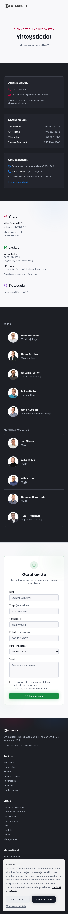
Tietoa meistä (11, 820)
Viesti (12, 659)
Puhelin (20, 632)
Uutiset (7, 834)
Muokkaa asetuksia (16, 906)
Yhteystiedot (10, 839)
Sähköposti (15, 618)
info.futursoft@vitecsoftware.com (30, 94)
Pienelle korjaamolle (15, 811)
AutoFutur (9, 762)
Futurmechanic (12, 776)
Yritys (19, 605)
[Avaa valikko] (62, 6)
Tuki (6, 825)
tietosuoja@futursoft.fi (16, 292)
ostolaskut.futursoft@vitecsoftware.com (25, 269)
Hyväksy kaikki (44, 899)
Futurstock (10, 780)
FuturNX (8, 771)
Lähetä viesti (36, 695)
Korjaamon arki (12, 816)
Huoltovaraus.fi (12, 789)
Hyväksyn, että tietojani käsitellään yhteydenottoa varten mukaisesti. (32, 685)
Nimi (11, 591)
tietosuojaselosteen (24, 688)
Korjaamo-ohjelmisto (15, 807)
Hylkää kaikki (18, 899)
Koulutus (9, 830)
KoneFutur (9, 766)
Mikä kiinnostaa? (18, 645)
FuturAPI (8, 785)
